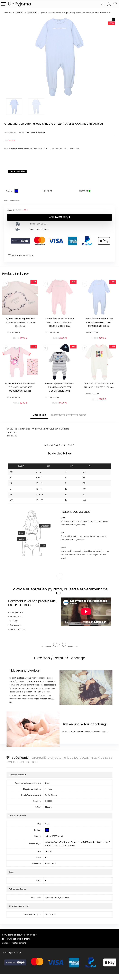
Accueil (7, 12)
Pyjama (32, 12)
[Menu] (3, 4)
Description (39, 414)
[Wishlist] (115, 4)
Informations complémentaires (68, 414)
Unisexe (48, 851)
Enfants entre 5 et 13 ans (81, 842)
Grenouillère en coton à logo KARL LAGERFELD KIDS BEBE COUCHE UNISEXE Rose (59, 322)
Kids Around (18, 670)
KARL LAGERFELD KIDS (54, 836)
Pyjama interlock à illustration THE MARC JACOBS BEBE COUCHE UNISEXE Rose (20, 387)
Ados (47, 842)
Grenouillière (31, 132)
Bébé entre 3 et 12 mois (60, 842)
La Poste (48, 789)
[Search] (102, 4)
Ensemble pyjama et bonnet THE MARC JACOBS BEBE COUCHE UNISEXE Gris (59, 387)
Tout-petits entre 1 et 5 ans (63, 845)
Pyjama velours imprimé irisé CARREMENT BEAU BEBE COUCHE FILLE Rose (20, 322)
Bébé (19, 12)
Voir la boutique (59, 217)
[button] (113, 19)
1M (46, 857)
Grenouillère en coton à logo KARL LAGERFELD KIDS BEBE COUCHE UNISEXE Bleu (98, 322)
